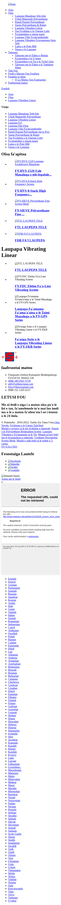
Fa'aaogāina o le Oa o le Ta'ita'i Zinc (34, 61)
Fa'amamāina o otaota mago (30, 34)
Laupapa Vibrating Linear (29, 28)
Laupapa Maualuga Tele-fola (30, 16)
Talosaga (13, 52)
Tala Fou (13, 70)
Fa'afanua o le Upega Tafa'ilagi (26, 425)
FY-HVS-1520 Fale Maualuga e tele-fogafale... (33, 172)
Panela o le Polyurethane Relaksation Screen (30, 430)
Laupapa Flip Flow (18, 125)
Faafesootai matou (18, 82)
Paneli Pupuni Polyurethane (30, 22)
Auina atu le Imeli (11, 478)
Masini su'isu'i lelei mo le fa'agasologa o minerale (29, 436)
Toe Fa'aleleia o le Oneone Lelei (32, 31)
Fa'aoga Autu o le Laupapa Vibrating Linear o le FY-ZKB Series (33, 342)
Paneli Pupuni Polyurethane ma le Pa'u (28, 131)
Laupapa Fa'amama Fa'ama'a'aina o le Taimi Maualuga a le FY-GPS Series (32, 314)
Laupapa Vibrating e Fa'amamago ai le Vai (26, 433)
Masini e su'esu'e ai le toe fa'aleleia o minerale (25, 428)
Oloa (10, 12)
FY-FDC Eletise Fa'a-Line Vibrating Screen (33, 288)
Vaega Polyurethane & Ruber (30, 25)
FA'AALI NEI (9, 446)
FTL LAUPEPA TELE (31, 227)
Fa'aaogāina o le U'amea (28, 58)
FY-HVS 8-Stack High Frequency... (30, 192)
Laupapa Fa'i (15, 122)
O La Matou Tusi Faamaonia (30, 79)
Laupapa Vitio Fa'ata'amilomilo (31, 37)
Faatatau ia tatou (17, 76)
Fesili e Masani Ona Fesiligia (23, 73)
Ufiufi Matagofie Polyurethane (31, 19)
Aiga (10, 9)
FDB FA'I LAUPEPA (30, 240)
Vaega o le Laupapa (25, 49)
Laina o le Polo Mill (25, 46)
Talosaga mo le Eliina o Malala (31, 55)
